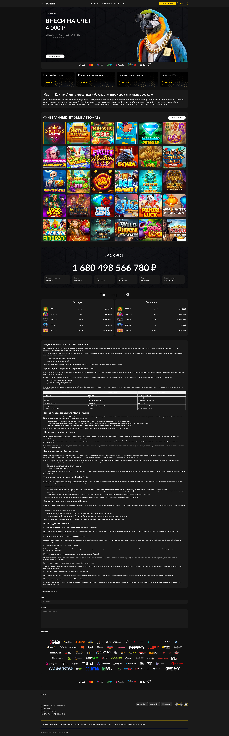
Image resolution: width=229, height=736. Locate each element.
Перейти (49, 83)
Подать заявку (55, 56)
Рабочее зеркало (49, 711)
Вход (182, 3)
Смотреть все (176, 118)
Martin (51, 3)
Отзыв (43, 607)
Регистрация (167, 3)
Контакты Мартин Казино (53, 714)
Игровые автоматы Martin (53, 705)
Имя (42, 597)
